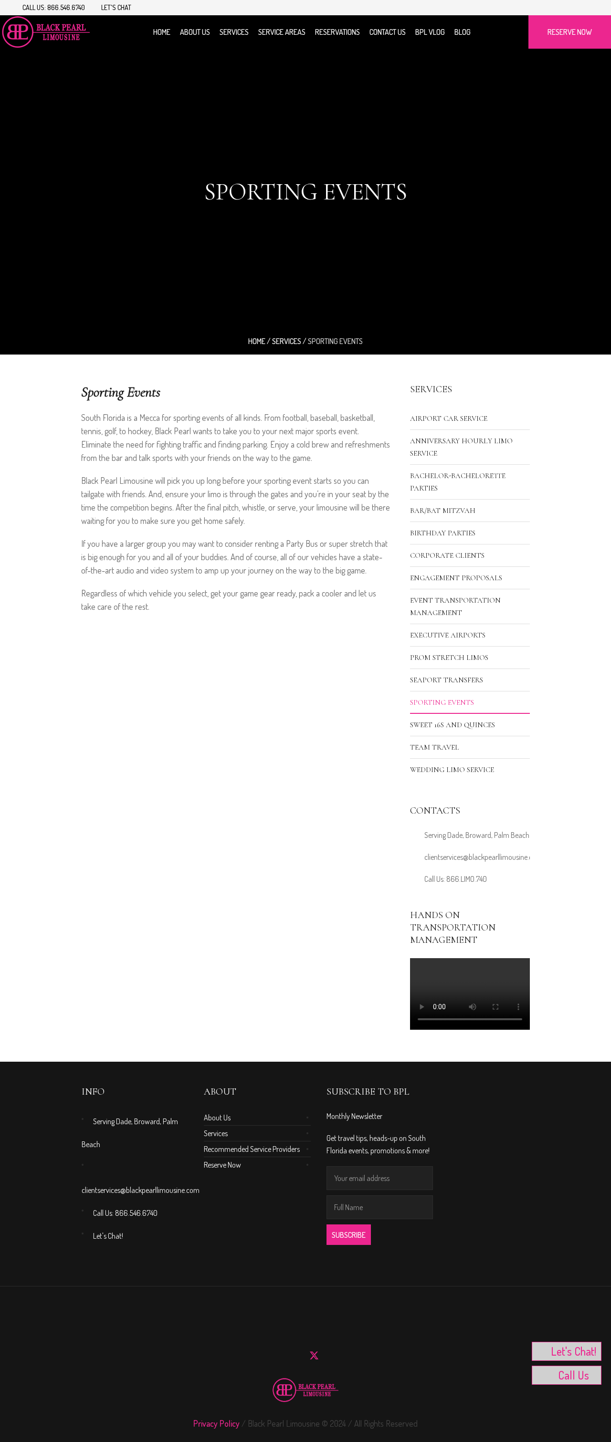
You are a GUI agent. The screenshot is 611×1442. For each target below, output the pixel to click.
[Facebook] (580, 8)
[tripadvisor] (348, 1355)
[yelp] (331, 1355)
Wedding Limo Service (452, 769)
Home (256, 341)
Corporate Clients (447, 555)
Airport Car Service (448, 418)
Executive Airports (447, 635)
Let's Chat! (108, 1236)
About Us (217, 1117)
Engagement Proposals (456, 578)
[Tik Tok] (591, 8)
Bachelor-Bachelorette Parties (458, 481)
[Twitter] (314, 1355)
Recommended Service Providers (252, 1149)
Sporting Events (442, 702)
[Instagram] (558, 8)
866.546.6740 (66, 7)
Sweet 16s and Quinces (452, 725)
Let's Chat (116, 7)
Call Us (573, 1375)
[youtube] (569, 8)
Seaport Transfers (446, 680)
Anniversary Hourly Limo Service (461, 447)
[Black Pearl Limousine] (305, 1389)
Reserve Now (222, 1165)
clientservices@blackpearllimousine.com (483, 857)
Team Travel (434, 747)
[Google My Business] (365, 1355)
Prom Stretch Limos (449, 657)
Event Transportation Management (455, 606)
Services (286, 341)
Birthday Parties (442, 533)
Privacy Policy (216, 1423)
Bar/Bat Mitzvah (442, 510)
